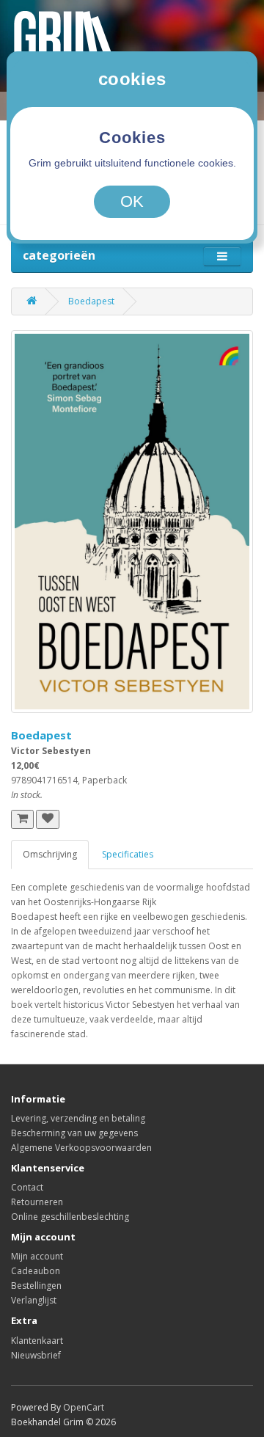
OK (132, 201)
